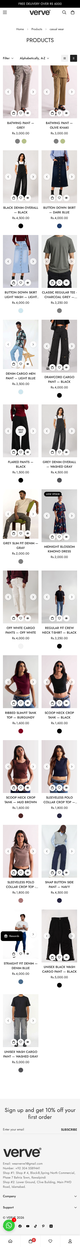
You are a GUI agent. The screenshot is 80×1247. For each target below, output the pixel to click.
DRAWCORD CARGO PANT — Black (59, 379)
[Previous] (8, 92)
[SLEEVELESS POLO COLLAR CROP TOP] (59, 766)
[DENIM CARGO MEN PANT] (20, 344)
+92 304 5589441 (27, 1168)
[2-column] (73, 58)
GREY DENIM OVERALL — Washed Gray (59, 464)
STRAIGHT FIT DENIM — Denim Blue (21, 965)
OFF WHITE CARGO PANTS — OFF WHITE (20, 630)
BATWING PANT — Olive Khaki (59, 125)
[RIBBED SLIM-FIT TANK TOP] (20, 681)
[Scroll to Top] (73, 1226)
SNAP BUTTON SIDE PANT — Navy (59, 884)
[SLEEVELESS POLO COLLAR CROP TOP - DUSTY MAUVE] (20, 851)
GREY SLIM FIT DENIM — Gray (20, 545)
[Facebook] (20, 1226)
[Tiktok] (35, 1226)
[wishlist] (50, 1241)
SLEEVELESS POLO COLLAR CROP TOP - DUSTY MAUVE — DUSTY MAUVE (20, 884)
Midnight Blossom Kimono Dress (59, 549)
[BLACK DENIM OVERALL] (20, 176)
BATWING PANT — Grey (20, 125)
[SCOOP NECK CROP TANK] (59, 681)
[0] (72, 12)
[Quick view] (27, 113)
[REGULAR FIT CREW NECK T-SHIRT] (59, 597)
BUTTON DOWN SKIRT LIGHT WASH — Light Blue (21, 294)
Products (36, 29)
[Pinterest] (43, 1226)
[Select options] (13, 113)
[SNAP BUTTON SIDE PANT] (59, 851)
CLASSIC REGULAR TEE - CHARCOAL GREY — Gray (59, 294)
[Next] (33, 92)
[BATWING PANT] (20, 91)
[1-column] (64, 58)
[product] (10, 1241)
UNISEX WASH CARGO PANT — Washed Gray (20, 1054)
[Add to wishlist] (20, 113)
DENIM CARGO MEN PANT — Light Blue (21, 375)
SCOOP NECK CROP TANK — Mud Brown (20, 799)
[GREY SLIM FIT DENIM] (20, 514)
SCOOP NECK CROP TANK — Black (59, 715)
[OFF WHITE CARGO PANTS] (20, 597)
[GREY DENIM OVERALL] (59, 430)
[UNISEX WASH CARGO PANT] (20, 1020)
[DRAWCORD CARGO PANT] (59, 346)
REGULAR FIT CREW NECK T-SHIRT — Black (59, 630)
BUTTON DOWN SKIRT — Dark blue (59, 210)
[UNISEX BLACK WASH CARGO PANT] (59, 936)
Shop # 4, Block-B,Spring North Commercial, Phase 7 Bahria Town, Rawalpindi (39, 1175)
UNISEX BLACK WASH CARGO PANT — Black (59, 969)
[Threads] (51, 1226)
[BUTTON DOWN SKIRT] (59, 176)
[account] (70, 1241)
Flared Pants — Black (20, 464)
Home (20, 29)
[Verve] (40, 12)
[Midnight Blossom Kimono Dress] (59, 515)
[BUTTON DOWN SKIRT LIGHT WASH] (20, 261)
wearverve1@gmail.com (27, 1163)
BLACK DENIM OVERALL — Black (20, 210)
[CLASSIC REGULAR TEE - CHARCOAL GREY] (59, 261)
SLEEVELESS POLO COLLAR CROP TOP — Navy (59, 800)
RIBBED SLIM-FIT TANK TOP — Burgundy (20, 715)
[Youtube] (27, 1226)
